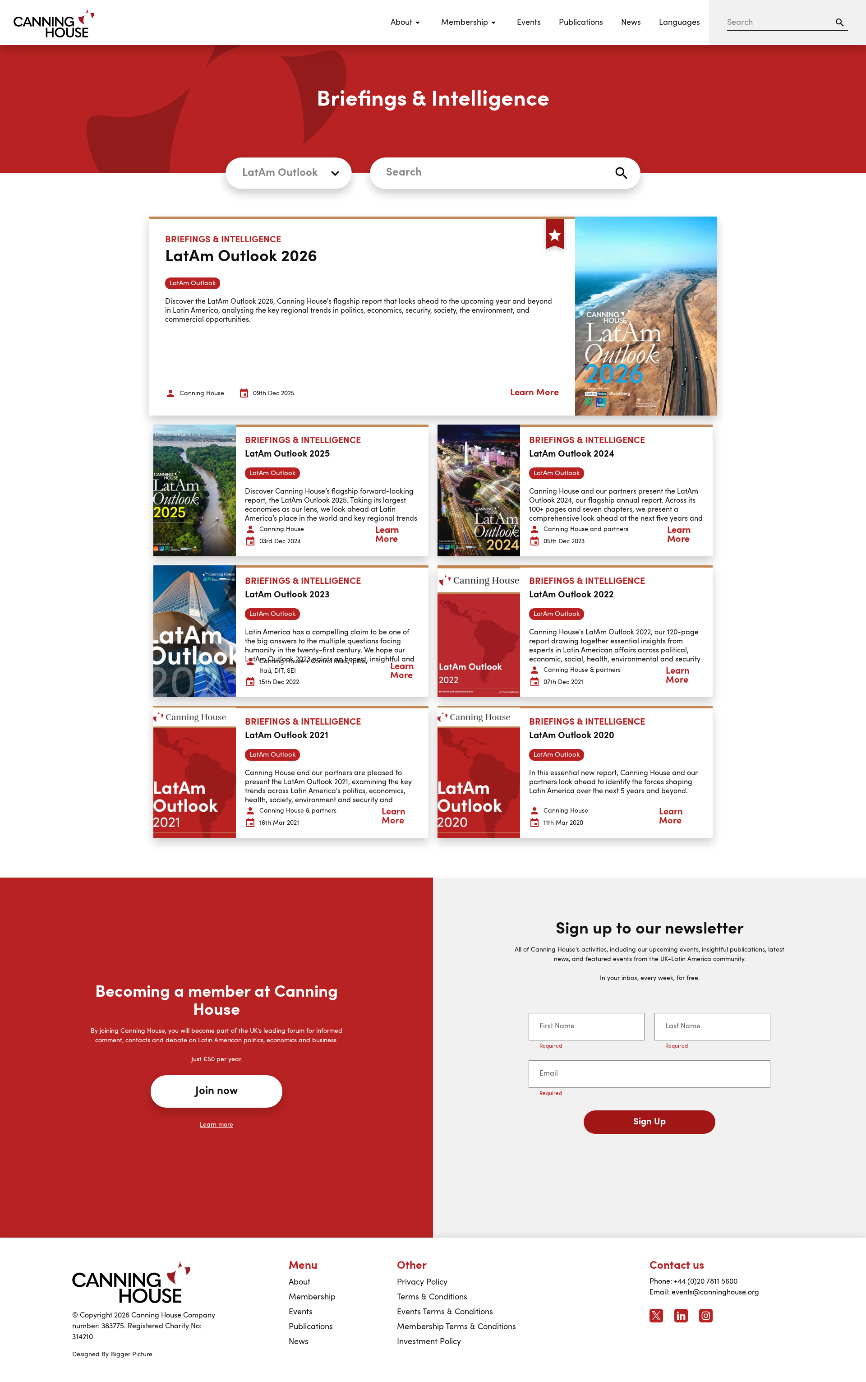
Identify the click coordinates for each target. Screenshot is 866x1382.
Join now (216, 1091)
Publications (581, 22)
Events (529, 22)
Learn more (216, 1125)
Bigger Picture (131, 1354)
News (631, 22)
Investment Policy (429, 1342)
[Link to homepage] (131, 1281)
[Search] (840, 22)
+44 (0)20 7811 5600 (705, 1281)
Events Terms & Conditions (445, 1312)
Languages (679, 22)
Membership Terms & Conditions (456, 1327)
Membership (312, 1297)
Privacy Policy (422, 1282)
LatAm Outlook (280, 173)
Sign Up (649, 1122)
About (299, 1282)
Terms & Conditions (432, 1297)
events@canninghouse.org (715, 1292)
